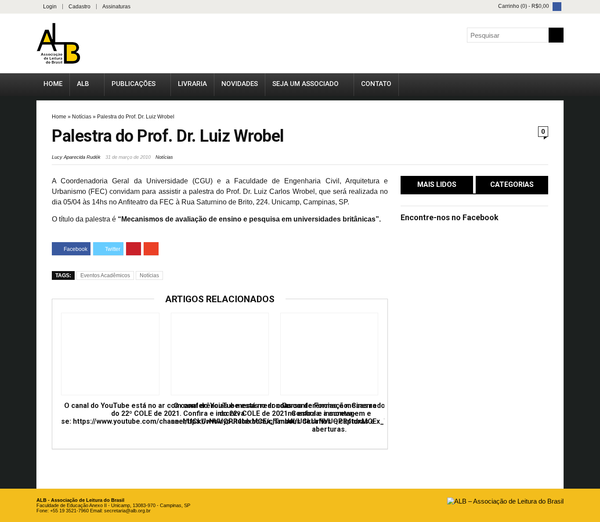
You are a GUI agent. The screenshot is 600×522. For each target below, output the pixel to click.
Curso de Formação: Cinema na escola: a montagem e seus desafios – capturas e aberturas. (329, 417)
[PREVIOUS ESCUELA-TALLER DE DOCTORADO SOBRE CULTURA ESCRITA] (9, 239)
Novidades (239, 84)
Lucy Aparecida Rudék (76, 157)
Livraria (192, 84)
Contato (376, 84)
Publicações (133, 84)
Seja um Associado (305, 84)
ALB (83, 84)
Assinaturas (116, 7)
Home (52, 84)
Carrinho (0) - (523, 6)
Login (50, 7)
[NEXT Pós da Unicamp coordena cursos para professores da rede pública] (591, 239)
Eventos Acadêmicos (105, 275)
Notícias (81, 117)
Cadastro (79, 7)
